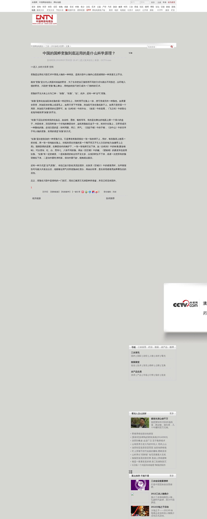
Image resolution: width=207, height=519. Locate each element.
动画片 (137, 10)
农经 (145, 356)
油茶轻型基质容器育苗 (142, 447)
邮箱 (168, 7)
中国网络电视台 (45, 2)
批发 (163, 375)
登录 (153, 2)
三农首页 (142, 347)
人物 (151, 356)
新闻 (39, 7)
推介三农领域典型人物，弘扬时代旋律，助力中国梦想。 (162, 500)
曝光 (163, 356)
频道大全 (40, 10)
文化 (88, 7)
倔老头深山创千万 (159, 418)
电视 (33, 10)
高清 (111, 10)
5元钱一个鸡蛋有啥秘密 (143, 465)
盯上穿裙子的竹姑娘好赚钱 (144, 451)
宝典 (163, 365)
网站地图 (57, 2)
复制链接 (54, 192)
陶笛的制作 (160, 465)
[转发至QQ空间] (85, 192)
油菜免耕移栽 (160, 447)
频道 (167, 10)
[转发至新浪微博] (96, 192)
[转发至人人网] (89, 192)
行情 (151, 375)
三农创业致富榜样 (159, 481)
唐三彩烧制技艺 (159, 461)
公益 (99, 7)
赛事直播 (81, 10)
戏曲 (66, 7)
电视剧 (123, 10)
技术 (139, 365)
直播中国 (71, 10)
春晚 (61, 7)
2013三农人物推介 (160, 493)
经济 (44, 7)
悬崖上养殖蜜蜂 (159, 458)
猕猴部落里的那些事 (141, 458)
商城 (136, 7)
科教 (77, 7)
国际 (139, 356)
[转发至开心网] (82, 192)
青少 (82, 7)
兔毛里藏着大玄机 (157, 454)
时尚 (125, 7)
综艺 (55, 7)
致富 (157, 347)
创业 (133, 365)
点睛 (157, 365)
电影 (116, 10)
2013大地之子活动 (160, 507)
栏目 (173, 10)
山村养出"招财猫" (140, 454)
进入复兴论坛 (86, 60)
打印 (45, 192)
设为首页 (171, 2)
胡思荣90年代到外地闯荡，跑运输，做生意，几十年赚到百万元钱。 (162, 425)
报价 (157, 375)
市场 (145, 375)
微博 (147, 7)
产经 (104, 7)
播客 (152, 10)
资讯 (145, 365)
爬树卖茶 (162, 451)
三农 (131, 7)
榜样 (151, 365)
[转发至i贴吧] (93, 192)
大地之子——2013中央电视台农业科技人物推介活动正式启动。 (162, 513)
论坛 (157, 7)
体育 (50, 7)
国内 (133, 356)
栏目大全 (50, 10)
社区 (141, 7)
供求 (133, 375)
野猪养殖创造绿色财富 (142, 433)
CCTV (160, 10)
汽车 (110, 7)
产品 (139, 375)
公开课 (145, 10)
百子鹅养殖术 (158, 440)
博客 (152, 7)
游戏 (173, 7)
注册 (159, 2)
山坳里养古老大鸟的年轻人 (144, 444)
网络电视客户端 (98, 10)
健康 (120, 7)
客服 (164, 2)
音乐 (71, 7)
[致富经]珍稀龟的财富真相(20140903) (150, 437)
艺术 (93, 7)
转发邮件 (65, 192)
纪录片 (130, 10)
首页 (33, 7)
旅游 (115, 7)
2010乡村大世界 (57, 46)
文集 (67, 46)
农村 (157, 356)
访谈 (163, 7)
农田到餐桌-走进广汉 (142, 440)
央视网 (34, 2)
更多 (172, 413)
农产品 (164, 347)
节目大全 (59, 10)
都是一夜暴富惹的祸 (141, 461)
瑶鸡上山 (162, 444)
